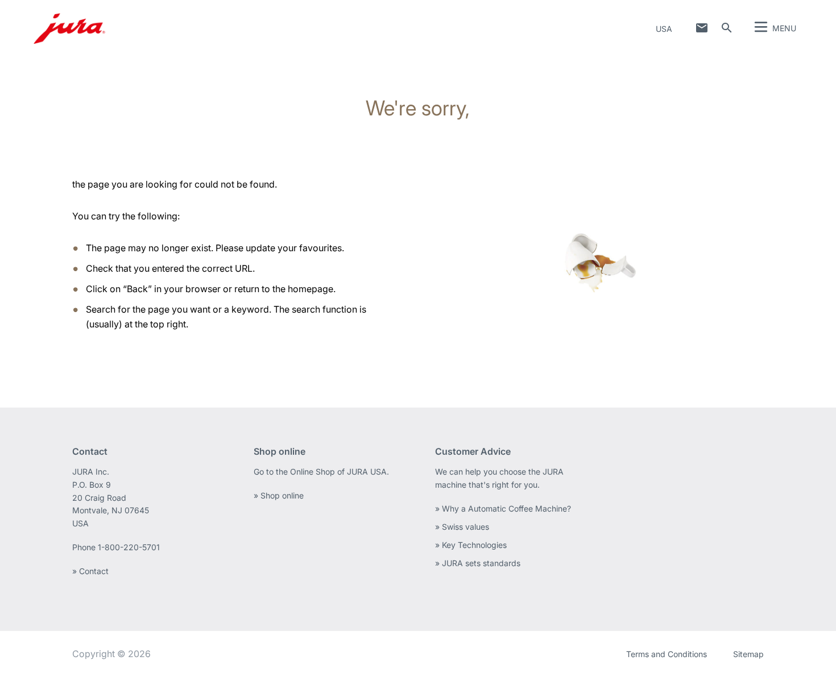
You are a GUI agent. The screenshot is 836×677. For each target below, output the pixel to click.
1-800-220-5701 (129, 547)
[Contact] (702, 28)
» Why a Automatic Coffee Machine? (503, 508)
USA (664, 29)
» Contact (90, 571)
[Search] (727, 28)
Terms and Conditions (666, 654)
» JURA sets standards (477, 563)
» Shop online (279, 495)
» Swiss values (462, 526)
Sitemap (748, 654)
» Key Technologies (471, 545)
